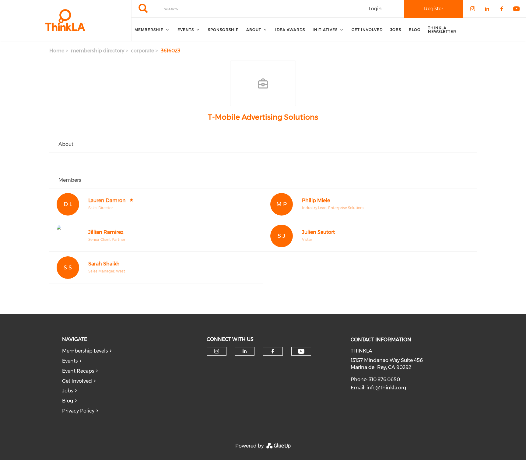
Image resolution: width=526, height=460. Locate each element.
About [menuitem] (253, 29)
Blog (67, 401)
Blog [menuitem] (414, 29)
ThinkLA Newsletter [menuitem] (442, 30)
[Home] (66, 20)
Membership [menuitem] (149, 29)
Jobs (67, 391)
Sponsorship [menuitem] (223, 29)
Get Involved (77, 381)
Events (70, 361)
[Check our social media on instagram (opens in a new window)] (216, 351)
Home (56, 51)
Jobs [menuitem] (395, 29)
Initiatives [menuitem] (325, 29)
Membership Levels (85, 351)
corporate (142, 51)
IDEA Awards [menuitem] (290, 29)
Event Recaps (78, 371)
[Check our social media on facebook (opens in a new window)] (273, 351)
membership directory (97, 51)
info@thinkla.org (386, 388)
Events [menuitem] (185, 29)
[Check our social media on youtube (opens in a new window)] (301, 351)
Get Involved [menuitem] (367, 29)
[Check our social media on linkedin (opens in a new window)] (245, 351)
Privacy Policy (78, 411)
